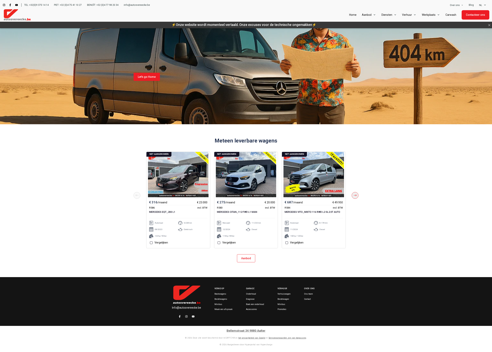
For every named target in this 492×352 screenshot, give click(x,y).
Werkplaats (428, 14)
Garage (250, 288)
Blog (471, 5)
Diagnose (250, 299)
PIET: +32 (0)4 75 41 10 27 (68, 5)
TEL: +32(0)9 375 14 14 (36, 5)
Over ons (455, 5)
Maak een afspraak (223, 309)
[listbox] (456, 5)
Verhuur (407, 14)
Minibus (218, 304)
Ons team (308, 294)
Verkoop (219, 288)
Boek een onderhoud (255, 304)
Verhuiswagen (284, 294)
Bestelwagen (283, 299)
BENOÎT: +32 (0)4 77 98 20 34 (102, 5)
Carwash (450, 14)
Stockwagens (220, 294)
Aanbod (246, 258)
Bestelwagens (220, 299)
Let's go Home (147, 76)
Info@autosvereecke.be (186, 307)
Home (353, 14)
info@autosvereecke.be (137, 5)
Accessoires (251, 309)
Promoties (282, 309)
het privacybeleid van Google (251, 338)
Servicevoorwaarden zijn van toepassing (287, 338)
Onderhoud (251, 294)
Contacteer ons (475, 14)
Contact (307, 299)
